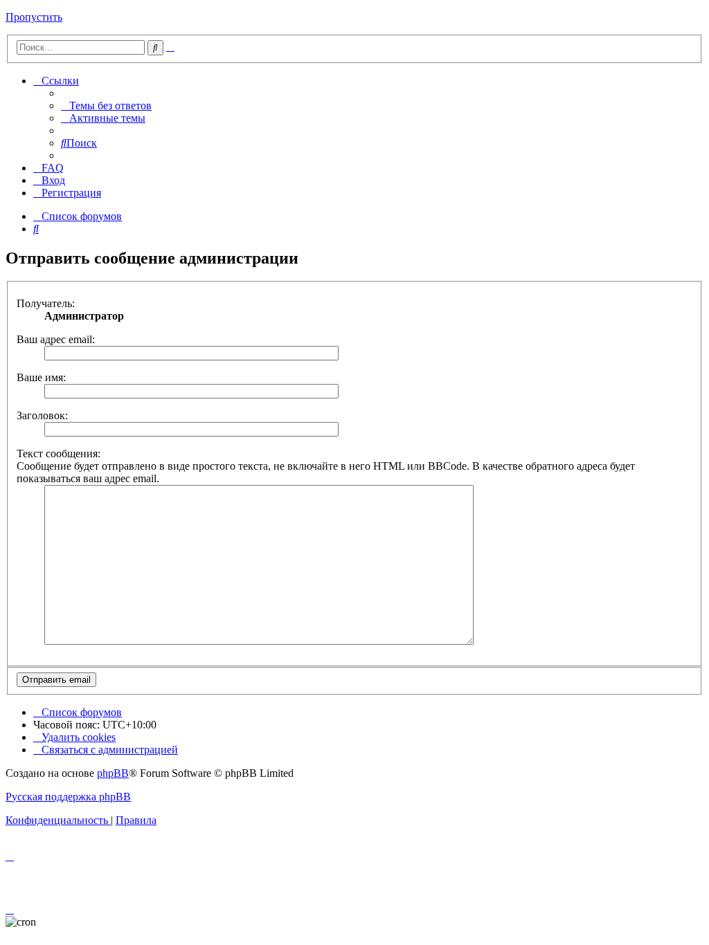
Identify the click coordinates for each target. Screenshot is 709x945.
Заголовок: (42, 415)
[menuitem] (106, 105)
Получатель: (46, 303)
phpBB (113, 773)
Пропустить (34, 17)
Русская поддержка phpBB (68, 796)
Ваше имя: (41, 377)
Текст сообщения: (58, 453)
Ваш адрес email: (56, 339)
